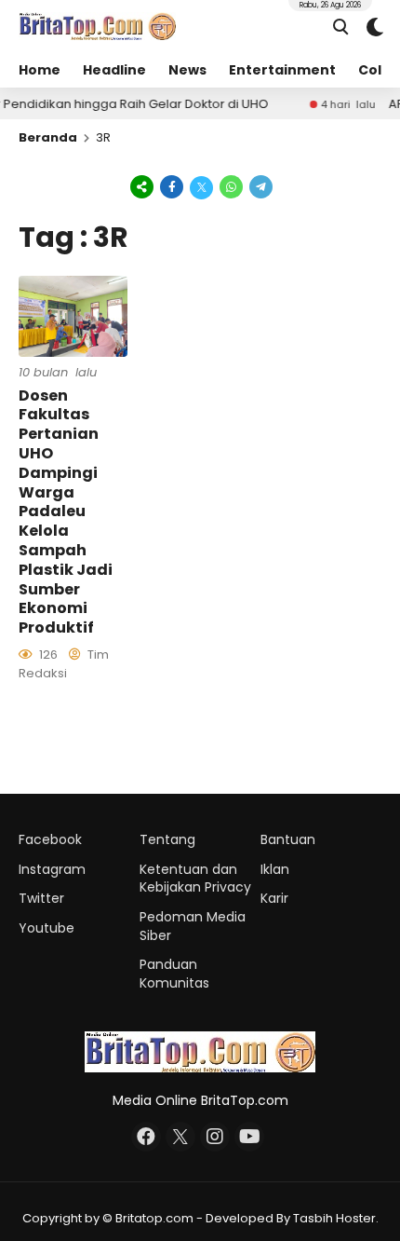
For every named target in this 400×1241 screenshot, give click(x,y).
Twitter (41, 898)
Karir (274, 898)
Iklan (274, 869)
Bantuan (287, 839)
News (187, 70)
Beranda (48, 137)
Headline (114, 70)
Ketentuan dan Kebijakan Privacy (195, 878)
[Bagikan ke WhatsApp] (232, 186)
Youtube (46, 928)
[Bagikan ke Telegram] (260, 186)
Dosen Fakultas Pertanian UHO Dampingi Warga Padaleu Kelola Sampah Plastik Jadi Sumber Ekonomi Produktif (66, 512)
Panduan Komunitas (174, 973)
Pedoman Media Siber (193, 926)
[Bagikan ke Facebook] (172, 186)
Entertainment (282, 70)
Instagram (52, 869)
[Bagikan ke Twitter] (202, 186)
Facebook (50, 839)
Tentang (167, 839)
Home (39, 70)
